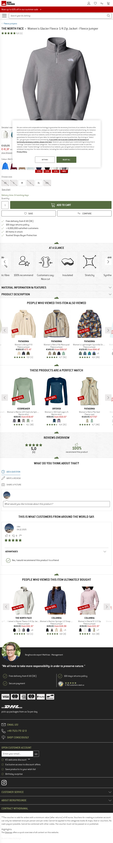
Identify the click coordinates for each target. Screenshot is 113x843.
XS (5, 182)
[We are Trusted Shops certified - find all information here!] (61, 684)
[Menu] (4, 15)
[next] (108, 330)
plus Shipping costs (10, 152)
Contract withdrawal (14, 808)
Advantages (11, 551)
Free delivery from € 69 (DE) (20, 221)
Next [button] (108, 261)
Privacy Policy (22, 152)
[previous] (4, 330)
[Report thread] (20, 536)
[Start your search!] (109, 16)
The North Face (12, 28)
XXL (47, 182)
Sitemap (8, 832)
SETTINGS (45, 160)
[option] (56, 80)
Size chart (6, 189)
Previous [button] (4, 261)
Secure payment (17, 683)
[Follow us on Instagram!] (6, 783)
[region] (56, 143)
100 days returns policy (17, 224)
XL (39, 182)
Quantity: (5, 198)
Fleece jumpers (10, 23)
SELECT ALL (66, 160)
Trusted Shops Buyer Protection (21, 235)
